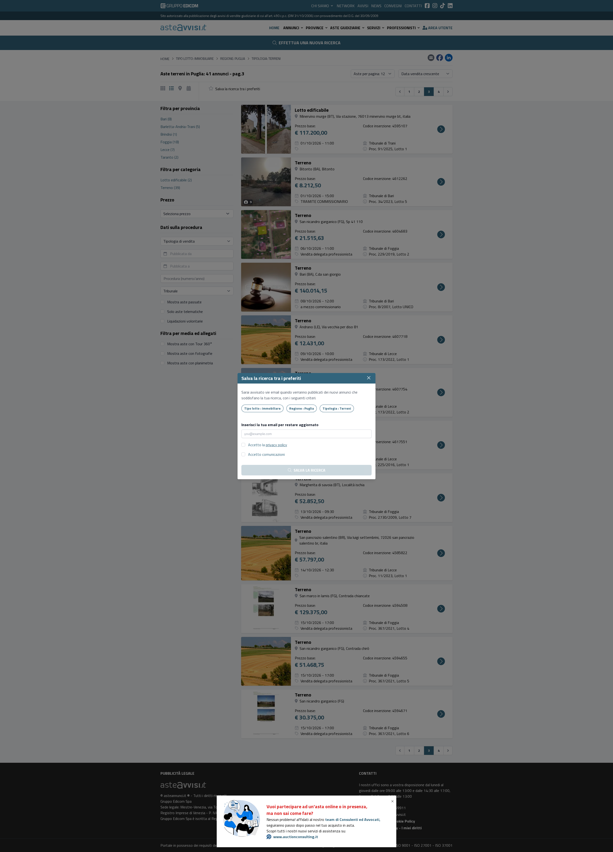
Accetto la (267, 445)
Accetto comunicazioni (266, 454)
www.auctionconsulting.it (295, 837)
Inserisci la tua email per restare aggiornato (279, 425)
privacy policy (276, 445)
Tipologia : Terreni (337, 408)
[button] (393, 801)
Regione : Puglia (301, 408)
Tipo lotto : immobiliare (262, 408)
